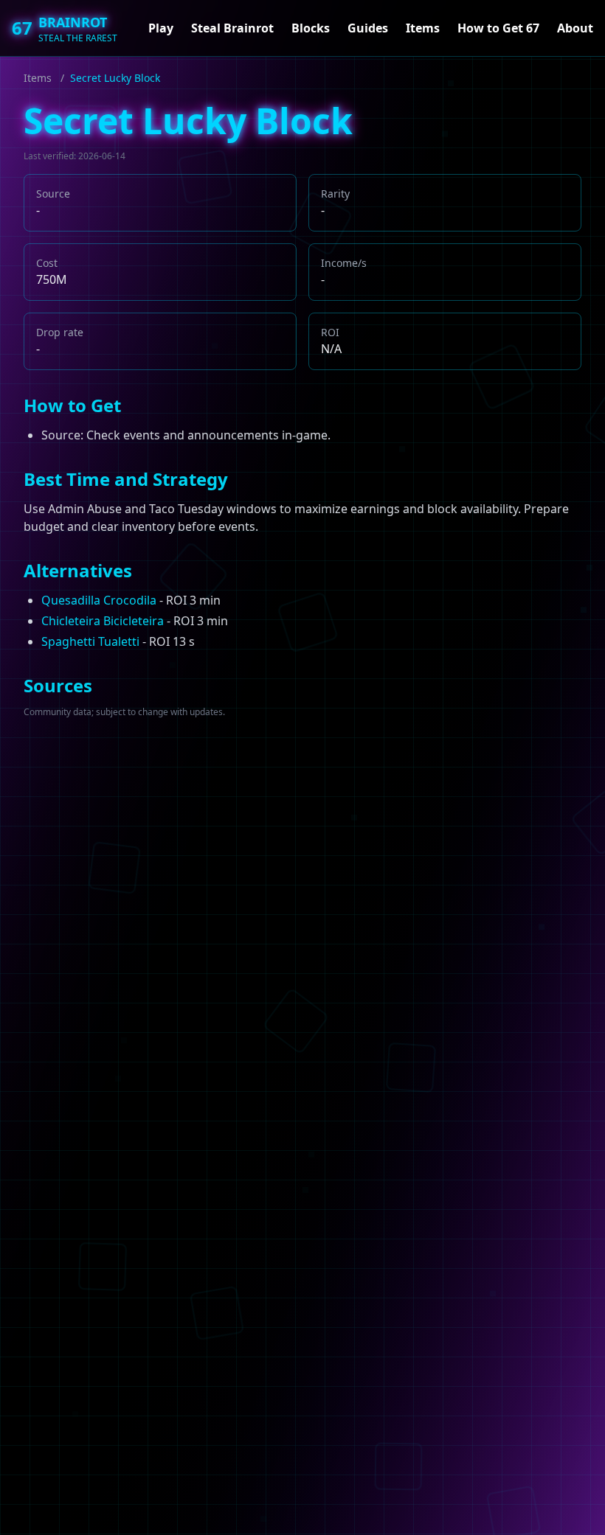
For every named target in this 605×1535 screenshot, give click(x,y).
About (575, 28)
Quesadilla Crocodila (98, 600)
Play (160, 28)
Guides (368, 28)
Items (423, 28)
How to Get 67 (498, 28)
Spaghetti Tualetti (90, 641)
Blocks (310, 28)
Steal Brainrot (232, 28)
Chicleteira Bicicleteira (102, 621)
